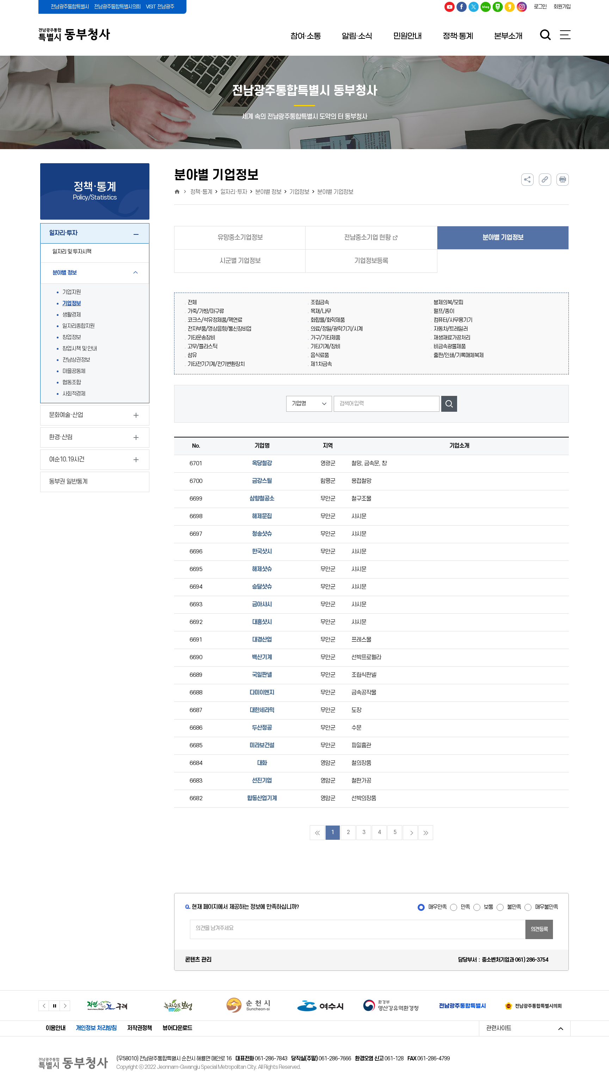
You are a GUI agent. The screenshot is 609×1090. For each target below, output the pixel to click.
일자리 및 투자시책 (72, 252)
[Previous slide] (43, 1005)
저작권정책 (139, 1028)
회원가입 (562, 7)
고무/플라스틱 (202, 347)
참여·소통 (305, 36)
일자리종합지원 (78, 326)
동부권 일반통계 (68, 481)
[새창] (107, 1006)
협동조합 (71, 383)
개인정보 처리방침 (96, 1028)
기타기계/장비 (325, 347)
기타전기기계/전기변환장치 (216, 364)
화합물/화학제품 (327, 320)
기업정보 (71, 304)
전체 (192, 303)
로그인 (540, 7)
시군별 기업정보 (240, 261)
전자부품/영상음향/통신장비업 (219, 329)
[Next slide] (65, 1005)
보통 (488, 907)
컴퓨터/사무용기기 (452, 320)
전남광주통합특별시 (70, 7)
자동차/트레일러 (450, 329)
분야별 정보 (268, 192)
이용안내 (55, 1028)
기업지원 (71, 292)
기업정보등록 (371, 261)
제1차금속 (321, 364)
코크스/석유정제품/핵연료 (214, 320)
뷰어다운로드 (177, 1028)
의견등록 (539, 929)
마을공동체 (73, 371)
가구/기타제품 (325, 338)
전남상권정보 (76, 360)
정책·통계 (458, 36)
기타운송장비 (201, 338)
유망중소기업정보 (240, 237)
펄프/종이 (443, 311)
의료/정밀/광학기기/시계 (336, 329)
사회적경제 (73, 394)
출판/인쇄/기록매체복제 (458, 356)
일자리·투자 (233, 192)
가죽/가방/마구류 (205, 311)
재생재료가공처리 (451, 338)
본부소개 (508, 36)
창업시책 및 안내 (79, 349)
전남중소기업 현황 (367, 237)
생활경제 (71, 315)
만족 (465, 907)
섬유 (192, 356)
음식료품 (319, 356)
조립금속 (319, 303)
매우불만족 (546, 907)
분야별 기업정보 (335, 192)
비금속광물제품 (449, 347)
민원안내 (407, 36)
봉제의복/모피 (448, 303)
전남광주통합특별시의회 (117, 7)
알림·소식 (357, 36)
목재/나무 (320, 311)
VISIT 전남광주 (160, 7)
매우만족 (437, 907)
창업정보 (71, 338)
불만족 (514, 907)
